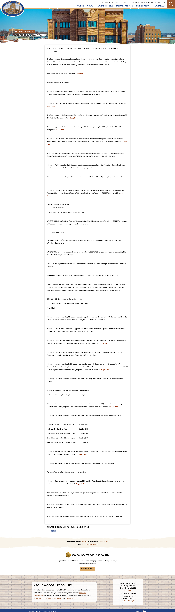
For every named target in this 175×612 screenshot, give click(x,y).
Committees (105, 6)
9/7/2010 (84, 541)
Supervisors (144, 6)
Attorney (37, 598)
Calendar (123, 2)
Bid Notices (115, 2)
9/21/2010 (104, 541)
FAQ (159, 2)
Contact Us (128, 590)
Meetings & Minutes (24, 31)
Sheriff (59, 598)
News (163, 2)
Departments (124, 6)
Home (80, 6)
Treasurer (69, 598)
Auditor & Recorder (48, 598)
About (91, 6)
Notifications (87, 569)
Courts (137, 2)
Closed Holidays (128, 601)
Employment (152, 2)
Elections (144, 2)
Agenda (53, 531)
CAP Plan (131, 2)
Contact (160, 6)
